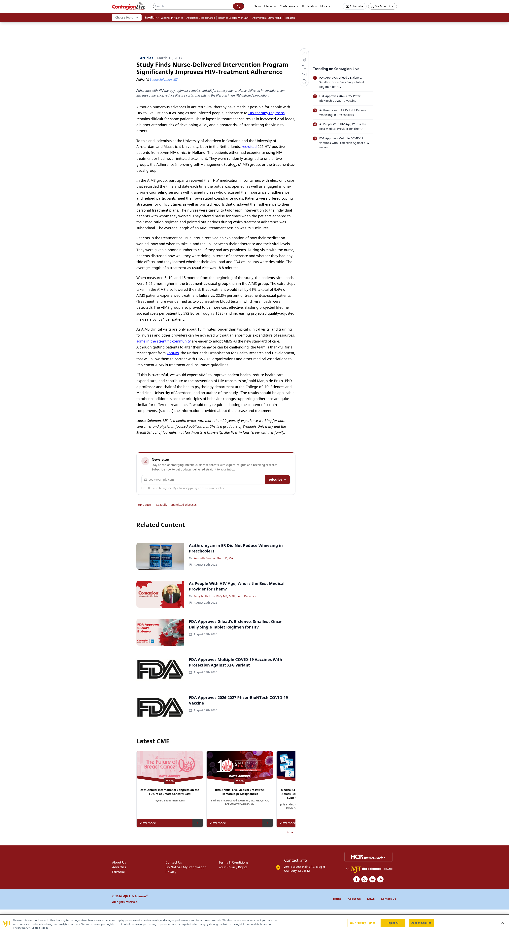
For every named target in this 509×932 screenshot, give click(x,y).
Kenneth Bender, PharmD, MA (213, 558)
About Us (119, 862)
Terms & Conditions (233, 862)
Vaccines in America (172, 18)
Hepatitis (290, 18)
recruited (249, 146)
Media (268, 6)
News (257, 6)
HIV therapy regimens (266, 112)
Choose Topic (124, 17)
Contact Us (173, 862)
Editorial (118, 872)
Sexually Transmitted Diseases (176, 505)
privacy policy (216, 488)
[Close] (502, 922)
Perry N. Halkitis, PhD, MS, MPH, (214, 596)
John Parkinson (247, 596)
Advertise (119, 867)
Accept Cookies (421, 922)
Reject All (393, 922)
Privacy (170, 872)
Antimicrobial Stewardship (267, 18)
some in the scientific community (163, 341)
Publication (309, 6)
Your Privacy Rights (233, 867)
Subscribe (275, 479)
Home (337, 899)
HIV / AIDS (145, 505)
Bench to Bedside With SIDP (233, 18)
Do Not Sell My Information (186, 867)
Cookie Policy (39, 928)
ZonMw (173, 352)
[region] (254, 923)
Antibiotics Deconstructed (201, 18)
